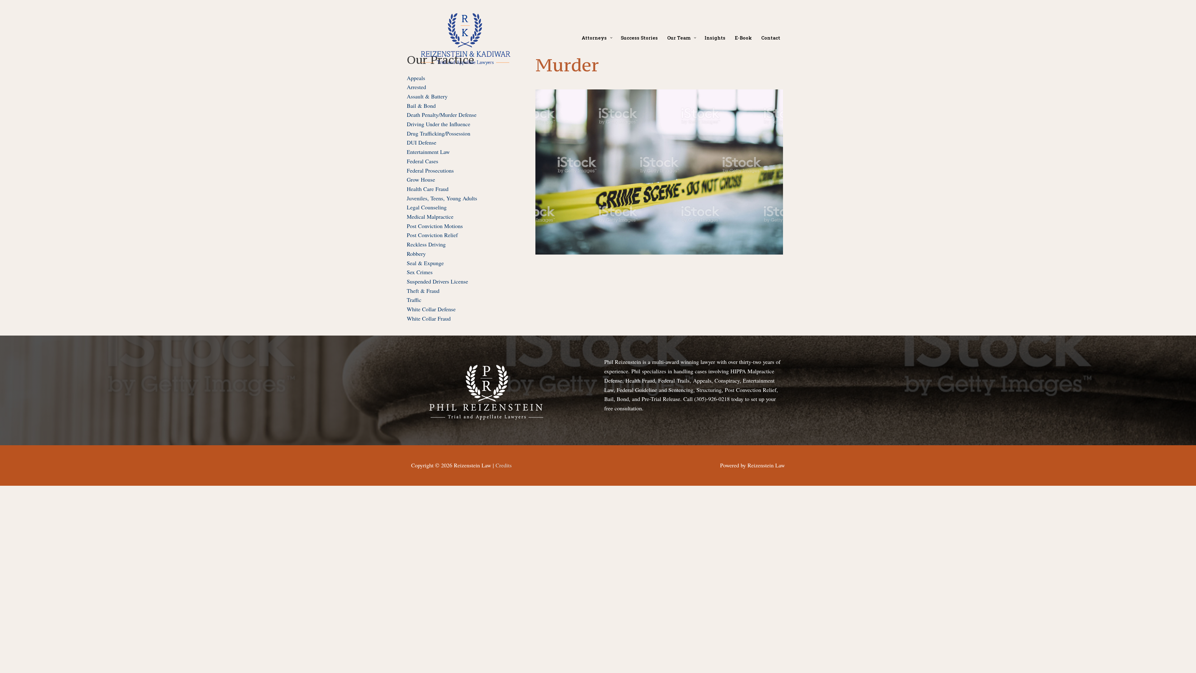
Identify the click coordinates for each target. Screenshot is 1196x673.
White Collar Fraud (429, 318)
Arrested (416, 87)
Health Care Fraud (427, 189)
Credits (504, 465)
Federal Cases (422, 161)
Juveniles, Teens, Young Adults (442, 198)
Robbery (416, 253)
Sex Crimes (420, 272)
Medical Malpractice (430, 216)
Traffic (414, 299)
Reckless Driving (426, 244)
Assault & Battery (427, 96)
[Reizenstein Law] (465, 37)
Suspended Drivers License (437, 281)
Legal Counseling (427, 207)
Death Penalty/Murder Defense (442, 114)
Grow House (421, 179)
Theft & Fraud (423, 290)
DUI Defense (421, 142)
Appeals (416, 78)
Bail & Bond (421, 105)
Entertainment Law (428, 151)
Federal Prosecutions (430, 170)
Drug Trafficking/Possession (438, 133)
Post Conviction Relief (432, 235)
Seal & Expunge (425, 263)
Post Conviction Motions (435, 226)
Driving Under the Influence (438, 124)
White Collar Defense (431, 309)
